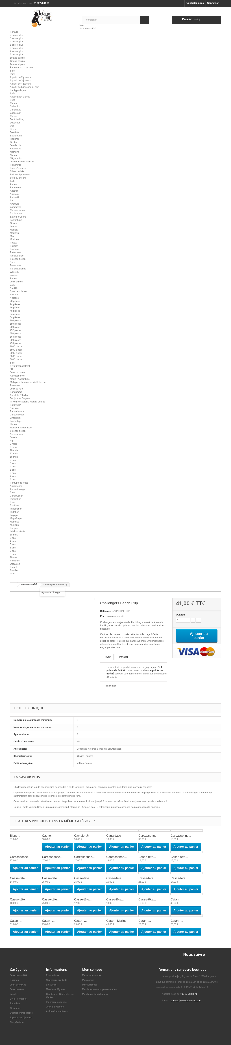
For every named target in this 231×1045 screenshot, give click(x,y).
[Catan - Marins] (122, 916)
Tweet (107, 657)
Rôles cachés (17, 171)
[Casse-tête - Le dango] (90, 873)
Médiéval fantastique (21, 427)
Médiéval (14, 233)
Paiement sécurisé (56, 1002)
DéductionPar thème (21, 1012)
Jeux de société (87, 28)
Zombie (14, 275)
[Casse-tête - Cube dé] (26, 873)
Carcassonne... (181, 835)
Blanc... (15, 835)
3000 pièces (16, 356)
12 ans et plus (17, 61)
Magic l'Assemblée (20, 379)
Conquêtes (15, 109)
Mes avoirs (88, 980)
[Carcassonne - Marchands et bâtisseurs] (90, 852)
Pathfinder (15, 405)
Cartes (13, 103)
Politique (14, 249)
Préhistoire (15, 252)
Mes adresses (89, 984)
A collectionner (17, 375)
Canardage (113, 835)
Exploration (16, 135)
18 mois (14, 456)
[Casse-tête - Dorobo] (58, 873)
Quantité (180, 614)
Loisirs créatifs (17, 531)
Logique (14, 515)
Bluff (12, 100)
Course (13, 116)
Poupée (14, 528)
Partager (123, 657)
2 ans (13, 460)
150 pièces (15, 323)
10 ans (13, 557)
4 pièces (14, 297)
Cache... (47, 835)
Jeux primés (16, 281)
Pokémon (15, 385)
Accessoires (16, 434)
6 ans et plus (16, 48)
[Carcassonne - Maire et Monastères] (58, 852)
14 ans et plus (17, 64)
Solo (12, 70)
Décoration (15, 499)
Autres (13, 184)
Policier (14, 246)
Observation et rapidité (22, 161)
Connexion (213, 3)
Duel (12, 74)
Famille (14, 570)
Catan (174, 899)
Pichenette (15, 164)
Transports (15, 265)
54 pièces (15, 314)
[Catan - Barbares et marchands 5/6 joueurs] (58, 916)
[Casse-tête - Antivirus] (154, 852)
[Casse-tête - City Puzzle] (187, 852)
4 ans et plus (16, 41)
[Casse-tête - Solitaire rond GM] (58, 894)
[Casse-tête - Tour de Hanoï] (122, 894)
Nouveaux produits (56, 980)
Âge (12, 440)
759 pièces (15, 343)
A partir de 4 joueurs (20, 83)
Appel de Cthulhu (19, 395)
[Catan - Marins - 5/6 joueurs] (154, 916)
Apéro (13, 93)
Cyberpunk (15, 418)
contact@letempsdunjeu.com (186, 1000)
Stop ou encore (18, 177)
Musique (14, 239)
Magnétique (16, 518)
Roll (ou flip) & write (20, 174)
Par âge (14, 31)
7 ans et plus (16, 51)
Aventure (14, 203)
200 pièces (15, 327)
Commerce (15, 207)
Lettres (13, 226)
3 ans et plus (16, 38)
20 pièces (15, 301)
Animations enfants (57, 1011)
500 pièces (15, 340)
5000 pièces (16, 359)
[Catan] (187, 894)
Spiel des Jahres (18, 291)
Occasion (15, 564)
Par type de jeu (18, 90)
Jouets (13, 437)
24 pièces (15, 304)
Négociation (16, 158)
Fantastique (16, 220)
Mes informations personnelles (99, 989)
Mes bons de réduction (95, 994)
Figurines (14, 139)
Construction (16, 495)
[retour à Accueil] (13, 585)
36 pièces (15, 307)
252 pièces (15, 330)
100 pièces (15, 320)
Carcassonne (147, 835)
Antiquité (14, 197)
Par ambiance (17, 411)
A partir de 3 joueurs (20, 80)
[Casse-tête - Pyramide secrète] (187, 873)
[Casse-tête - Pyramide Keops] (154, 873)
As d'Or (14, 288)
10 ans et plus (17, 57)
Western (14, 272)
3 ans (13, 463)
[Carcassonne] (154, 830)
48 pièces (15, 310)
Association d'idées (20, 96)
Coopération (17, 1022)
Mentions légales (55, 989)
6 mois (13, 447)
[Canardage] (122, 830)
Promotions (52, 975)
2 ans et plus (16, 35)
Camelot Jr (81, 835)
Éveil (12, 502)
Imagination (16, 508)
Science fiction (17, 259)
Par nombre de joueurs (22, 67)
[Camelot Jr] (90, 830)
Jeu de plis (15, 145)
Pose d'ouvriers (18, 168)
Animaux (14, 194)
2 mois (13, 443)
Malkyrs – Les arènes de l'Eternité (27, 382)
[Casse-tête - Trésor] (154, 894)
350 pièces (15, 333)
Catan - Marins (116, 920)
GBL (12, 285)
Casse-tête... (147, 857)
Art (11, 200)
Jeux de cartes (17, 372)
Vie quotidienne (18, 268)
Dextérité (14, 132)
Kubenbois (15, 148)
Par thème (15, 187)
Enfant (13, 567)
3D (11, 369)
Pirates (13, 242)
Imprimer (111, 685)
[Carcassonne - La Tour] (26, 852)
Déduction (15, 122)
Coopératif (15, 113)
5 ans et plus (16, 44)
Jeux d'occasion (55, 1006)
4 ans (13, 466)
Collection (15, 106)
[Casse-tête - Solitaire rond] (26, 894)
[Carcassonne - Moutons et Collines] (122, 852)
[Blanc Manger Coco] (26, 830)
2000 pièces (16, 353)
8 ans (13, 479)
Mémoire (14, 151)
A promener (16, 486)
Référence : (106, 611)
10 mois (14, 450)
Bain (12, 492)
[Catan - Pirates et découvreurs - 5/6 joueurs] (187, 916)
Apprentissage (17, 489)
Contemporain (17, 414)
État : (103, 616)
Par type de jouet (19, 482)
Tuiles (13, 181)
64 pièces (15, 317)
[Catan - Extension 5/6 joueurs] (90, 916)
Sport (13, 262)
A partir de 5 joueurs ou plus (24, 87)
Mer (12, 236)
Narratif (14, 155)
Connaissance (17, 210)
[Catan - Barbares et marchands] (26, 916)
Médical (14, 229)
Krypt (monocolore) (20, 366)
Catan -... (16, 920)
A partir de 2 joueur (21, 1017)
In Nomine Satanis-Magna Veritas (27, 401)
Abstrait (14, 190)
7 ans (13, 476)
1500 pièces (16, 349)
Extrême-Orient (18, 216)
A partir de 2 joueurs (20, 77)
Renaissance (16, 255)
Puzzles (14, 294)
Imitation (14, 512)
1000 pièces (16, 346)
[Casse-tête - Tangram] (90, 894)
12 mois (14, 453)
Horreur (14, 424)
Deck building (17, 119)
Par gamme (16, 392)
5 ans (13, 469)
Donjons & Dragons (20, 398)
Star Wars (15, 408)
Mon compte (92, 969)
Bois (12, 362)
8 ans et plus (16, 54)
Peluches (15, 560)
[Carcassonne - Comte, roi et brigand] (187, 830)
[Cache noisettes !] (58, 830)
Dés (12, 126)
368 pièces (15, 336)
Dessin (13, 129)
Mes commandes (91, 975)
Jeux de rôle (16, 388)
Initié (12, 573)
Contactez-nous (195, 3)
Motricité (14, 521)
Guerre (13, 223)
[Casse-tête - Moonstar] (122, 873)
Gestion (14, 142)
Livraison (51, 984)
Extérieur (14, 505)
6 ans (13, 473)
